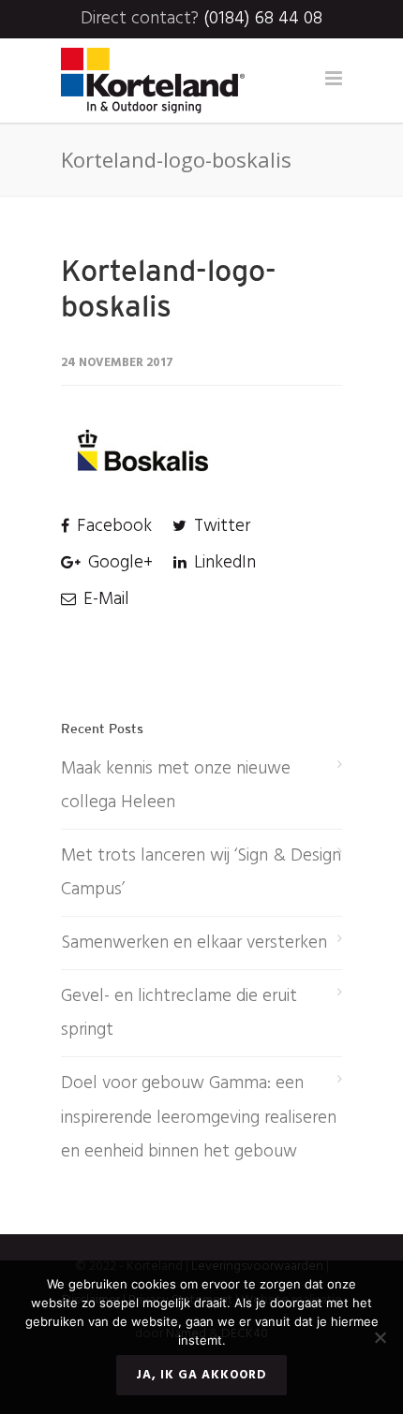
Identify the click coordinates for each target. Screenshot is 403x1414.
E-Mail (104, 599)
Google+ (118, 563)
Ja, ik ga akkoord (201, 1375)
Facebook (112, 526)
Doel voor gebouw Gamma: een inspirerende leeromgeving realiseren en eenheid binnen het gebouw (198, 1117)
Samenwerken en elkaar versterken (194, 943)
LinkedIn (222, 563)
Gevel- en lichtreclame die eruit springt (179, 1013)
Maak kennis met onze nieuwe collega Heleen (176, 786)
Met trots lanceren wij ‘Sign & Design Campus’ (201, 873)
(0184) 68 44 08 (262, 19)
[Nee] (379, 1337)
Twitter (219, 526)
